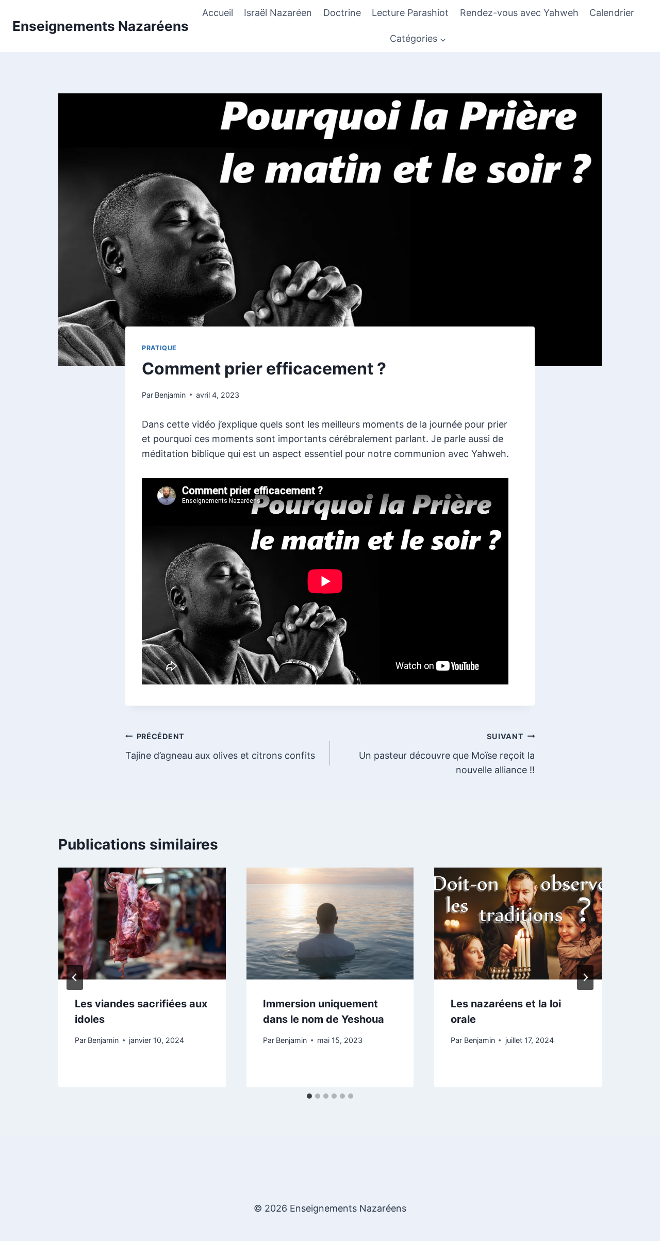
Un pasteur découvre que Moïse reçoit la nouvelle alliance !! (447, 754)
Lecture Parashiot (410, 12)
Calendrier (611, 12)
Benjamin (170, 394)
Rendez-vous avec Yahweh (519, 12)
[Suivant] (585, 977)
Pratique (159, 348)
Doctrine (342, 12)
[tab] (309, 1096)
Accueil (217, 12)
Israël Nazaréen (278, 12)
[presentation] (142, 923)
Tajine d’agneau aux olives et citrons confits (220, 746)
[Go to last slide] (75, 977)
